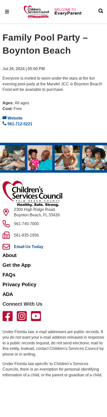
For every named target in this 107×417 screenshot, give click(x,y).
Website (14, 118)
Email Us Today (28, 247)
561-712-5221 (19, 124)
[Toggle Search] (101, 11)
